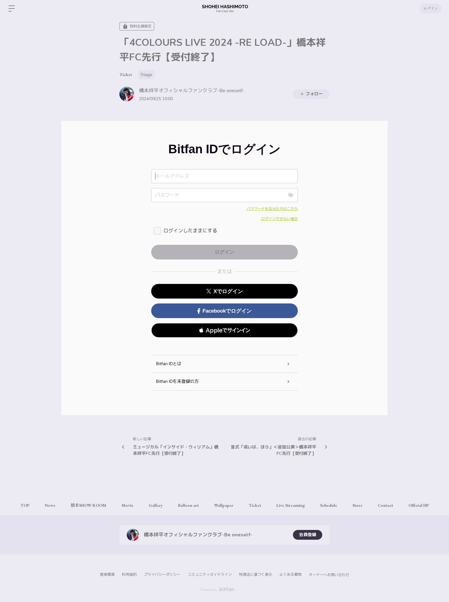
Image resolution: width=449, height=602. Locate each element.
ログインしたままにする (190, 230)
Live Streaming (290, 505)
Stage (146, 75)
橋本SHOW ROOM (88, 505)
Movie (127, 505)
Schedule (328, 505)
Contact (385, 505)
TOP (24, 505)
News (50, 505)
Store (357, 505)
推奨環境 (107, 574)
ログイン (430, 8)
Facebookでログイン (227, 311)
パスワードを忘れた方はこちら (272, 208)
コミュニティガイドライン (210, 574)
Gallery (156, 505)
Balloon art (188, 505)
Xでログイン (228, 291)
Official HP (418, 505)
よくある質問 (290, 574)
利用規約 (129, 574)
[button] (224, 330)
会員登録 (307, 535)
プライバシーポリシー (162, 574)
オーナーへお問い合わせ (329, 575)
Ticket (125, 74)
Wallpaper (223, 505)
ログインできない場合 (279, 218)
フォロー (314, 94)
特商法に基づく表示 (255, 574)
